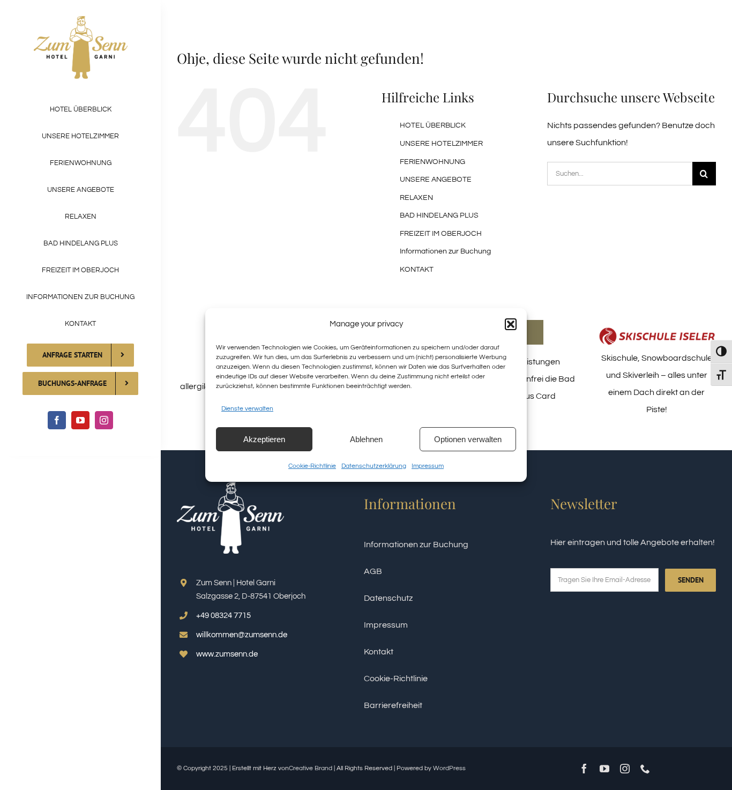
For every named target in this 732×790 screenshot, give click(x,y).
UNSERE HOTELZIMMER (441, 143)
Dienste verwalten (247, 408)
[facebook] (57, 420)
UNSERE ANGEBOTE (436, 179)
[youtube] (80, 420)
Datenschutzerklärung (373, 466)
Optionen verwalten (468, 439)
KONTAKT (417, 269)
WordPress (449, 768)
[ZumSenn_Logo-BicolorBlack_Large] (81, 20)
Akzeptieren (264, 439)
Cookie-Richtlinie (312, 466)
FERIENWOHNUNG (432, 162)
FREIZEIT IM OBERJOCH (441, 233)
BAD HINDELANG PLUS (439, 215)
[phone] (645, 768)
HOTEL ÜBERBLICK (433, 125)
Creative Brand (310, 768)
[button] (510, 324)
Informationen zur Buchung (445, 251)
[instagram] (104, 420)
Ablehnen (366, 439)
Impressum (428, 466)
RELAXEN (416, 198)
